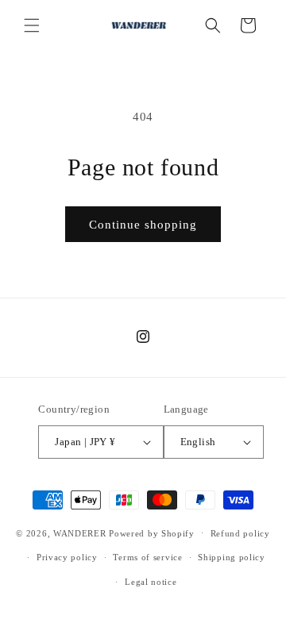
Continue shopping (143, 224)
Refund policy (240, 533)
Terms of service (147, 557)
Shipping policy (231, 557)
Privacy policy (67, 557)
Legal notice (150, 581)
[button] (31, 25)
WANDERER (79, 532)
